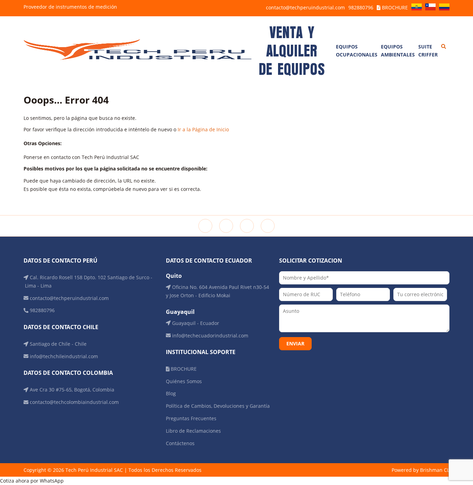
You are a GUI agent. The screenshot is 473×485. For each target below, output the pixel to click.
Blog (171, 393)
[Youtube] (268, 226)
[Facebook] (205, 226)
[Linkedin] (247, 226)
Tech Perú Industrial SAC (94, 470)
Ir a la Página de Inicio (203, 129)
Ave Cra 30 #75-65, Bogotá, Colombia (71, 389)
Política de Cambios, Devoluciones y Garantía (218, 406)
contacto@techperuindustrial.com (305, 7)
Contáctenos (180, 443)
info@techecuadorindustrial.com (209, 335)
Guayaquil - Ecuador (195, 323)
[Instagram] (226, 226)
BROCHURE (394, 7)
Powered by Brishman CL (420, 470)
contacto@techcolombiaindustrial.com (73, 402)
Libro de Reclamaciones (193, 430)
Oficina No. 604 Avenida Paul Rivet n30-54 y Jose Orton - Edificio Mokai (217, 291)
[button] (236, 481)
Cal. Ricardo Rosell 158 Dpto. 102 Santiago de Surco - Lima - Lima (88, 281)
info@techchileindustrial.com (63, 356)
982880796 (360, 7)
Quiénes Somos (184, 381)
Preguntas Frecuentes (191, 418)
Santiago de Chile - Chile (57, 344)
